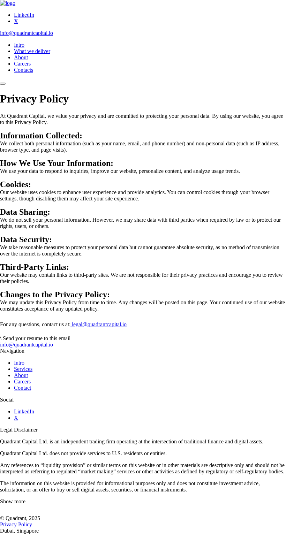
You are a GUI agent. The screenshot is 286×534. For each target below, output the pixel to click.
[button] (143, 501)
